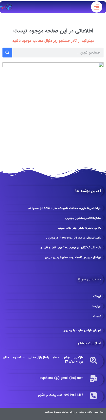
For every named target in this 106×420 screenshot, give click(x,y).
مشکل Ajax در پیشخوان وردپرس (83, 218)
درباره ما (96, 306)
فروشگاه (97, 296)
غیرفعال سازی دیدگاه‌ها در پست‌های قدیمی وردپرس (73, 258)
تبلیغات (97, 316)
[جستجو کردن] (7, 52)
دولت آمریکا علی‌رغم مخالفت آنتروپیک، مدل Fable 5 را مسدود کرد (64, 208)
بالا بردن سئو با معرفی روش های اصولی (79, 228)
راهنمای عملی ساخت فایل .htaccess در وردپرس (73, 238)
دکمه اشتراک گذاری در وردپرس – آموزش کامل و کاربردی (70, 248)
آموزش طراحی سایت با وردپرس (82, 330)
